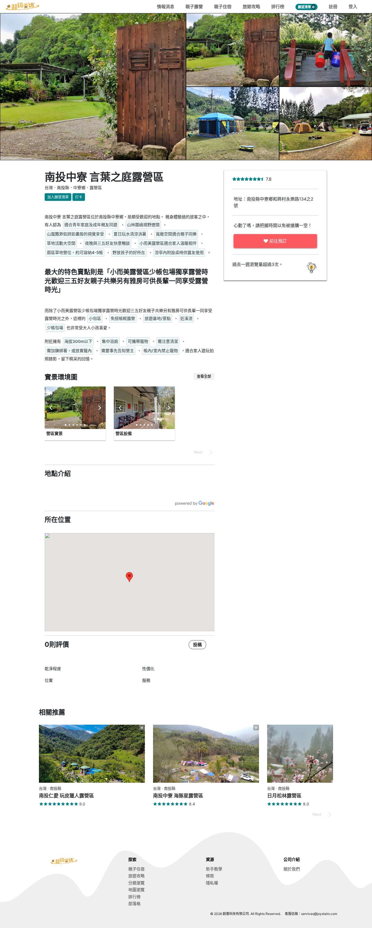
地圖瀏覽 (136, 889)
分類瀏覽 (136, 882)
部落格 (134, 903)
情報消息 (165, 6)
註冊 (333, 6)
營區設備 (123, 433)
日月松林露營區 (284, 796)
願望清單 (306, 7)
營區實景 (54, 433)
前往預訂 (277, 241)
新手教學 (214, 869)
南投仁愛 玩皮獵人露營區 (66, 796)
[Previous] (51, 408)
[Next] (99, 408)
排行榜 (277, 6)
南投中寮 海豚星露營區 (178, 796)
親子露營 (194, 6)
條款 (210, 875)
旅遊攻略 (251, 6)
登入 (353, 6)
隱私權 (212, 882)
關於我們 (291, 869)
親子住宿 (222, 6)
